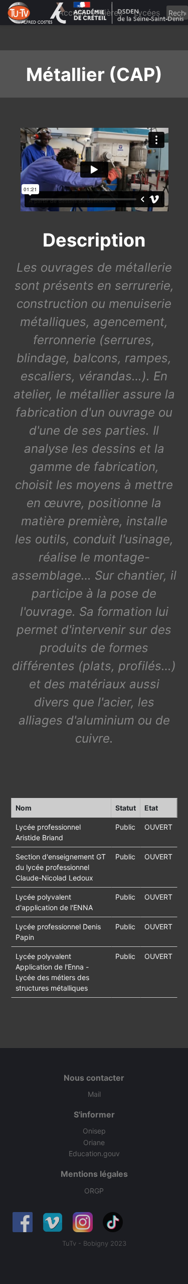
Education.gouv (94, 1153)
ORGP (94, 1190)
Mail (94, 1094)
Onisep (94, 1131)
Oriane (94, 1142)
